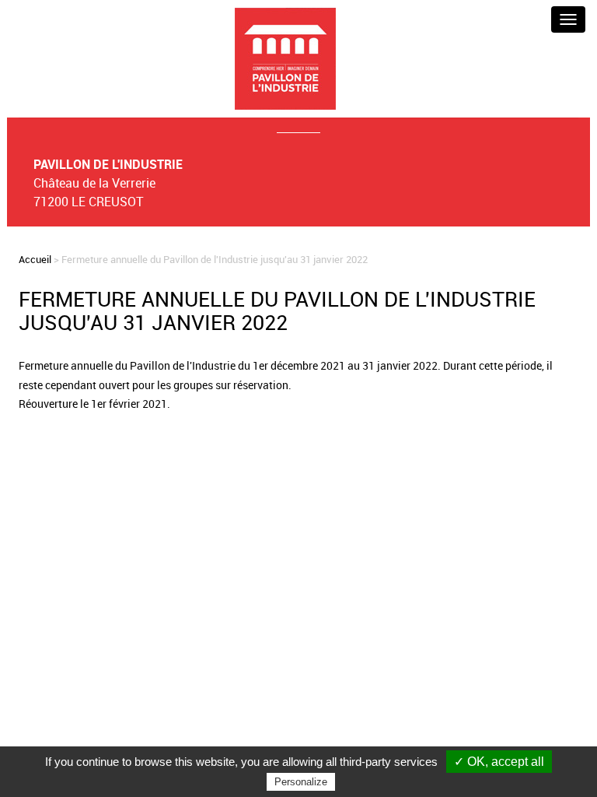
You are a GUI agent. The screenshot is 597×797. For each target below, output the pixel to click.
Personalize (300, 782)
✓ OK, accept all (499, 761)
